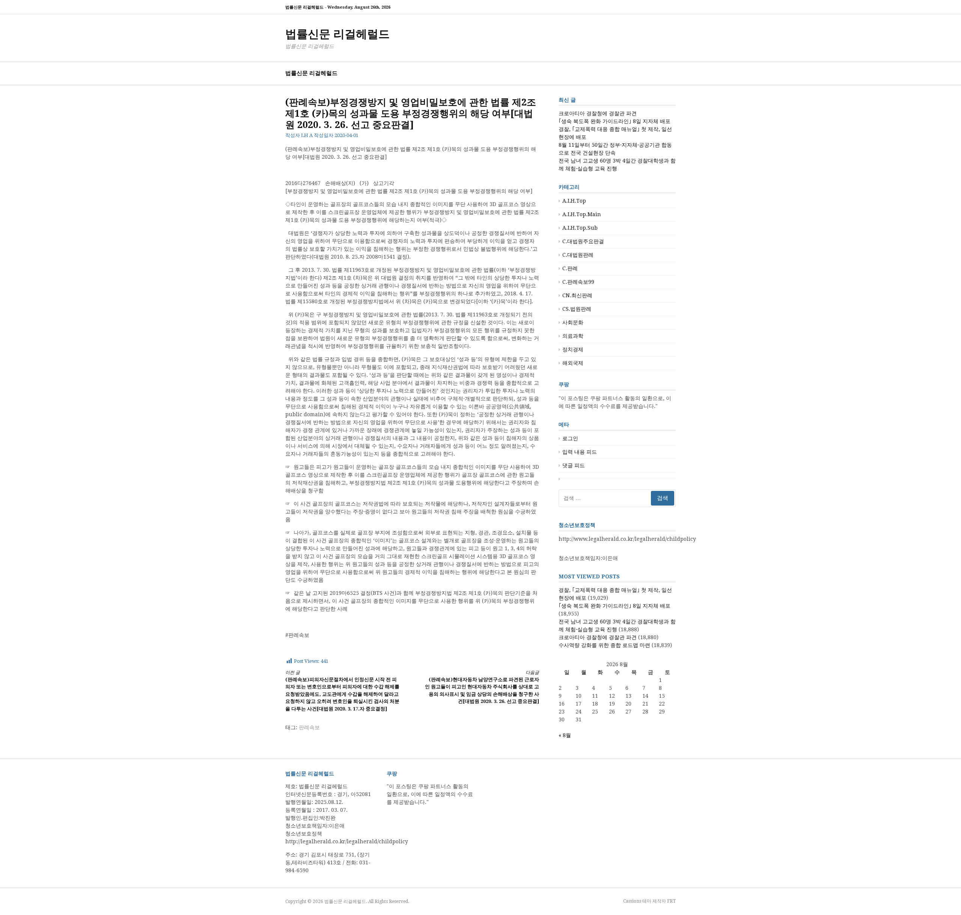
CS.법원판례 (576, 309)
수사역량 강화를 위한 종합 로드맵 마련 (604, 645)
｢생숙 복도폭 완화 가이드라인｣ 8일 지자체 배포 (614, 121)
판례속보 (309, 727)
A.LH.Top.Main (581, 214)
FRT (671, 901)
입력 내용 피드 (579, 452)
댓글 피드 (573, 465)
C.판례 (570, 268)
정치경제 (572, 349)
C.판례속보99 (578, 282)
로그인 (570, 438)
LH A (307, 135)
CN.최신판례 (577, 295)
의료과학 (572, 336)
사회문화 (572, 322)
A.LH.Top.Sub (580, 228)
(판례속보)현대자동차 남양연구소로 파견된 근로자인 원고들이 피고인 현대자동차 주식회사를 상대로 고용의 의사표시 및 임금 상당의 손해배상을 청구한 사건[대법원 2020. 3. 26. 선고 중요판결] (482, 687)
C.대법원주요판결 (583, 241)
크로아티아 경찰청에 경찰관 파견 (598, 113)
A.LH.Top (574, 201)
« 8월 (565, 735)
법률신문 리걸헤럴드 (337, 34)
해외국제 (572, 363)
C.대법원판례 (577, 255)
